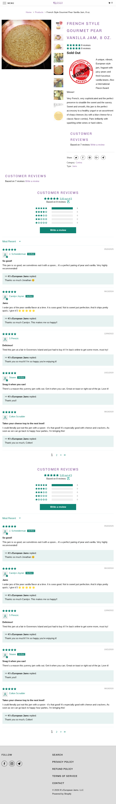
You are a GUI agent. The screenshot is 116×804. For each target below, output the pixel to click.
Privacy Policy (63, 761)
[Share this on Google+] (96, 157)
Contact (58, 783)
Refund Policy (62, 769)
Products (39, 12)
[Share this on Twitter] (75, 157)
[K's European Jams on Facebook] (5, 763)
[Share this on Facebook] (82, 157)
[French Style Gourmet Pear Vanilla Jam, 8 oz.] (26, 44)
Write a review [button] (58, 230)
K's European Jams (69, 790)
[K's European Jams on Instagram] (12, 763)
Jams (74, 166)
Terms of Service (64, 776)
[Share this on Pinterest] (89, 157)
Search (57, 754)
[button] (74, 45)
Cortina (79, 162)
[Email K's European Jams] (19, 763)
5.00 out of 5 (66, 198)
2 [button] (56, 455)
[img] (9, 249)
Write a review (97, 144)
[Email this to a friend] (103, 157)
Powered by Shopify (61, 794)
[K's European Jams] (58, 3)
